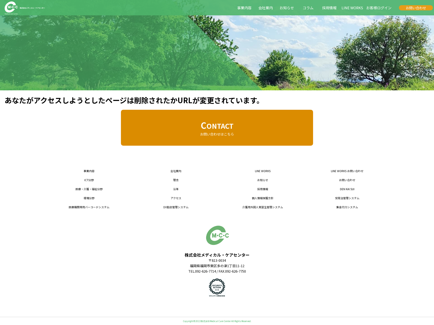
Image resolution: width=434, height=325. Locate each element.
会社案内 (265, 7)
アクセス (176, 198)
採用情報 (329, 7)
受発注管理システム (347, 198)
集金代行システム (347, 207)
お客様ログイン (379, 7)
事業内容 (244, 7)
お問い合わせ (416, 7)
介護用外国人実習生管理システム (262, 207)
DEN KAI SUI (347, 189)
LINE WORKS (352, 7)
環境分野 (89, 198)
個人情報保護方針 (263, 198)
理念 (176, 180)
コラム (308, 7)
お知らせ (287, 7)
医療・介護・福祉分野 (89, 189)
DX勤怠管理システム (176, 207)
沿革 (176, 189)
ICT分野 (89, 180)
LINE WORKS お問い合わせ (347, 171)
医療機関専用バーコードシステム (89, 207)
